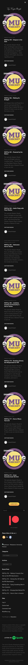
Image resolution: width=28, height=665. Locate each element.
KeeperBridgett (12, 65)
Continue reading (9, 61)
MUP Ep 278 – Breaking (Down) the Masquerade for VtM (13, 361)
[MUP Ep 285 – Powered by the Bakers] (14, 136)
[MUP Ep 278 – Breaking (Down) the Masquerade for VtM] (14, 345)
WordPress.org (6, 611)
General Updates (8, 127)
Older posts (14, 504)
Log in (4, 602)
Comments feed (6, 608)
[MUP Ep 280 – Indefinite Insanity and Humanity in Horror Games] (14, 287)
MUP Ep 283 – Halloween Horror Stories (12, 245)
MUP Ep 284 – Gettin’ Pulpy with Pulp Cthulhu (14, 209)
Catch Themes (16, 661)
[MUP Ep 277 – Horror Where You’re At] (14, 403)
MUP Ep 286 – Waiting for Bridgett (12, 99)
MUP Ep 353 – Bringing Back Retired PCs (13, 590)
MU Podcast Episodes (9, 15)
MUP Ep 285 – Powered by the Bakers (13, 153)
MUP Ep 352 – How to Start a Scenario (13, 593)
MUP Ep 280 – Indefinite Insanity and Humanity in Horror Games (11, 304)
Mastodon (13, 617)
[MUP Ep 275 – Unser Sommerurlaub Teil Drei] (14, 459)
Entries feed (5, 605)
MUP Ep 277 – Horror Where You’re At (12, 420)
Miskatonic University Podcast (17, 660)
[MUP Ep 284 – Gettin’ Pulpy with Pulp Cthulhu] (14, 192)
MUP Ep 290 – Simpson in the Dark (13, 40)
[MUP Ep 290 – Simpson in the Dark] (14, 24)
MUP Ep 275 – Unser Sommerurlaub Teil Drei (11, 476)
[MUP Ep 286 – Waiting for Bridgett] (14, 82)
